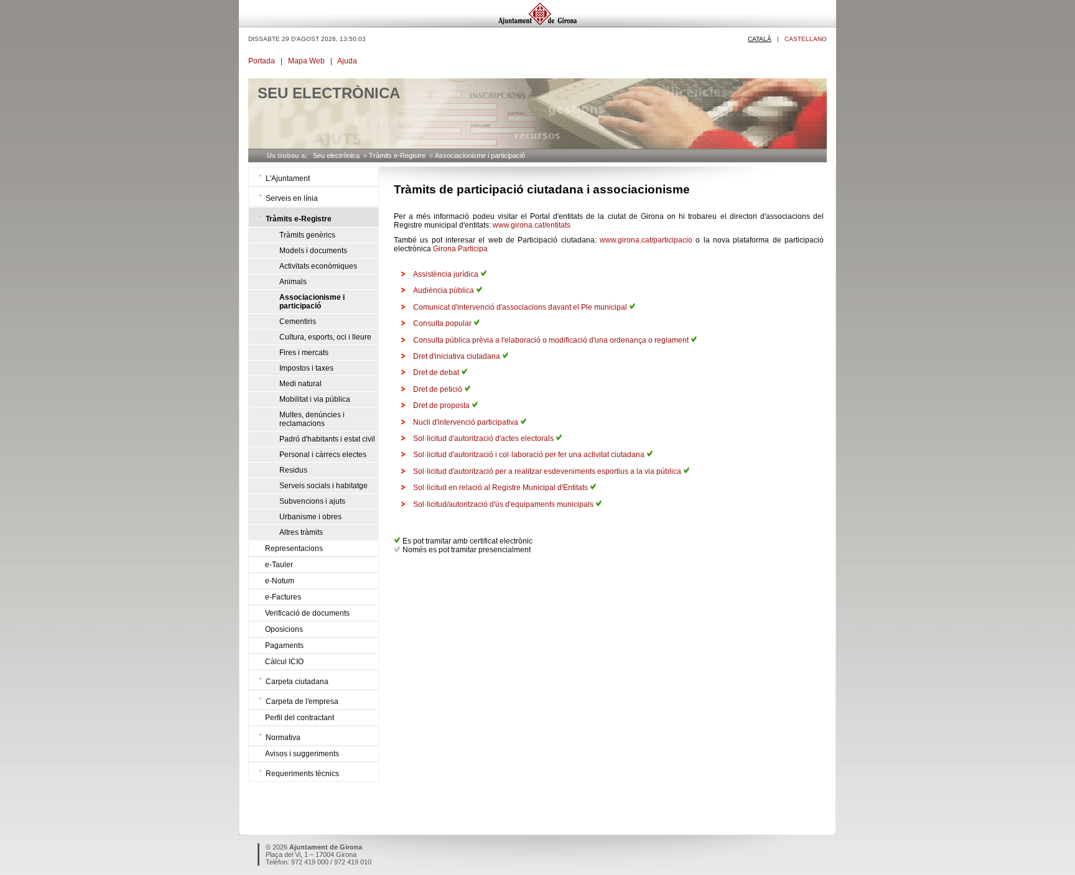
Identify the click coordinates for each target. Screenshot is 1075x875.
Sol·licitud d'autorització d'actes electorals (484, 438)
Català (759, 38)
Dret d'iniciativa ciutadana (457, 356)
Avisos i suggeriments (302, 753)
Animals (293, 281)
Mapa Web (306, 61)
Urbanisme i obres (310, 516)
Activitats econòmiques (318, 266)
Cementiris (297, 321)
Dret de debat (437, 372)
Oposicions (284, 629)
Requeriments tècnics (302, 773)
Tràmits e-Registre (397, 155)
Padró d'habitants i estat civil (327, 439)
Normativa (283, 737)
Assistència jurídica (446, 274)
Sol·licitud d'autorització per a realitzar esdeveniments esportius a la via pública (548, 471)
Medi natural (300, 383)
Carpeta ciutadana (297, 681)
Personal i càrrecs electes (322, 454)
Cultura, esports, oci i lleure (325, 337)
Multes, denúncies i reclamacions (312, 419)
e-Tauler (279, 564)
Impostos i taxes (306, 368)
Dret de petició (438, 389)
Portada (261, 61)
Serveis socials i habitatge (323, 485)
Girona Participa (460, 248)
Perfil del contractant (299, 717)
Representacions (294, 548)
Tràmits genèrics (307, 235)
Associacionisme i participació (480, 155)
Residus (293, 470)
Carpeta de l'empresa (302, 701)
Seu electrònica (336, 155)
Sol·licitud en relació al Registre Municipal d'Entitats (501, 487)
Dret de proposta (442, 405)
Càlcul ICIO (284, 661)
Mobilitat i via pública (314, 399)
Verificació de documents (307, 613)
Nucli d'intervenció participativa (466, 422)
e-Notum (279, 580)
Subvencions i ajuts (312, 501)
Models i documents (313, 250)
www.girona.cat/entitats (531, 225)
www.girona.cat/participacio (646, 240)
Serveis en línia (292, 198)
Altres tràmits (301, 532)
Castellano (805, 38)
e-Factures (283, 597)
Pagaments (284, 645)
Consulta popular (443, 323)
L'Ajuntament (288, 178)
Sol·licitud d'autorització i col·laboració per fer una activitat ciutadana (529, 454)
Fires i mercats (303, 352)
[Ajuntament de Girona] (537, 24)
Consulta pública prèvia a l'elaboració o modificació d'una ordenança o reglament (552, 340)
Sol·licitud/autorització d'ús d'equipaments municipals (504, 504)
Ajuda (347, 61)
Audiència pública (444, 290)
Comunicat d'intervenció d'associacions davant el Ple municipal (521, 307)
